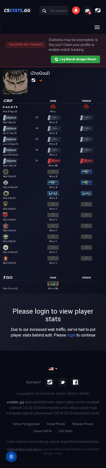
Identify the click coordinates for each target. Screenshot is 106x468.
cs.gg (17, 10)
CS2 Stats (65, 431)
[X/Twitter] (62, 382)
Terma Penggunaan (26, 424)
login (71, 335)
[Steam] (49, 382)
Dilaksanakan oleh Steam (24, 449)
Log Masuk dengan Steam (78, 59)
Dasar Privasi (56, 424)
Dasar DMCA (43, 431)
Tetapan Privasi (82, 424)
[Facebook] (75, 382)
